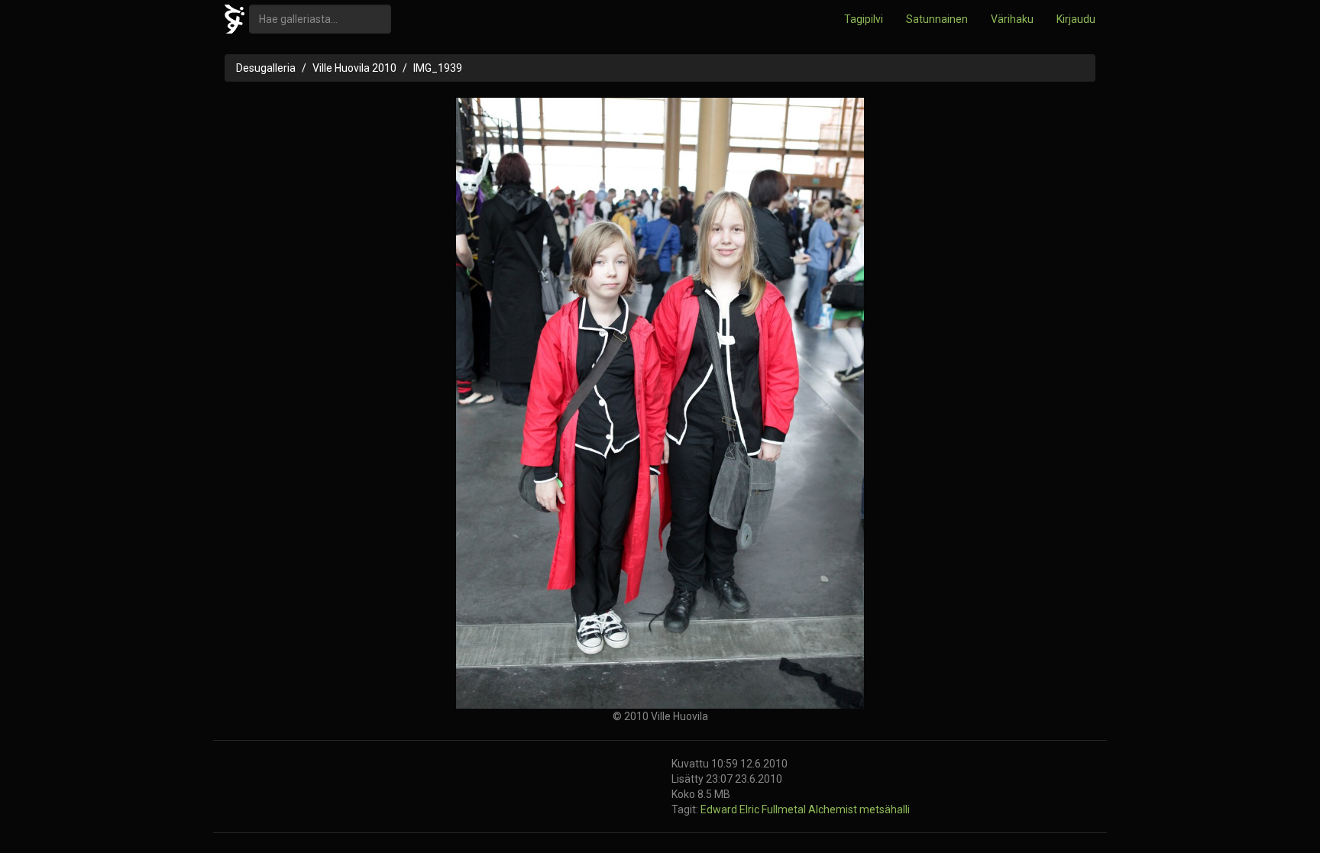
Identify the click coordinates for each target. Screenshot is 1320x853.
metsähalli (884, 809)
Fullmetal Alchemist (810, 809)
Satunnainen (937, 19)
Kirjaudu (1075, 19)
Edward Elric (731, 809)
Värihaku (1012, 19)
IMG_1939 (437, 68)
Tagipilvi (863, 19)
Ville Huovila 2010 (354, 68)
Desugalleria (266, 68)
